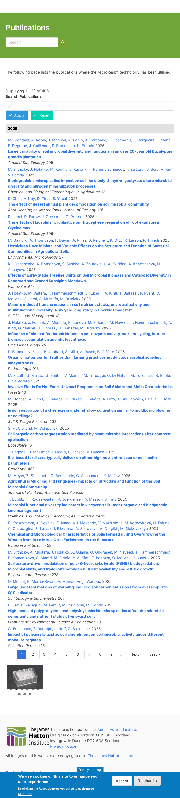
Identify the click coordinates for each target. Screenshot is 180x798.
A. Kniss (79, 240)
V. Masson (94, 499)
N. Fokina (161, 523)
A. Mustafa (48, 298)
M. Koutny (59, 169)
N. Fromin (85, 145)
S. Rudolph (42, 628)
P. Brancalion (63, 145)
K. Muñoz (112, 475)
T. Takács (92, 399)
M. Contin (94, 605)
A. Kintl (167, 169)
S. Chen (15, 198)
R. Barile (163, 375)
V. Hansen (95, 452)
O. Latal (30, 298)
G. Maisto (34, 375)
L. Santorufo (19, 381)
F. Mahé (163, 140)
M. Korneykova (138, 523)
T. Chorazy (47, 328)
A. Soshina (45, 523)
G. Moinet (16, 581)
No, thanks (147, 781)
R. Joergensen (70, 499)
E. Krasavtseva (21, 523)
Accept (122, 781)
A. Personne (95, 140)
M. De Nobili (73, 605)
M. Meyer (16, 475)
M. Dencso (17, 399)
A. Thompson (41, 240)
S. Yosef (60, 198)
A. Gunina (79, 552)
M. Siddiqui (98, 322)
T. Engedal (17, 452)
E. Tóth (165, 399)
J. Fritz (111, 499)
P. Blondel (16, 351)
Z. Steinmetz (37, 475)
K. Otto (116, 240)
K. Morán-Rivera (41, 581)
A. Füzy (108, 399)
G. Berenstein (62, 475)
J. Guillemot (39, 145)
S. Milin (71, 351)
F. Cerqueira (144, 140)
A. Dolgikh (109, 528)
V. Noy (29, 198)
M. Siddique (64, 557)
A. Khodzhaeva (141, 264)
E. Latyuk (43, 528)
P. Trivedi (151, 240)
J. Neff (60, 628)
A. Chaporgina (20, 528)
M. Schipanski (46, 428)
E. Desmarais (119, 140)
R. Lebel (15, 216)
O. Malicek (27, 328)
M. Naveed (119, 322)
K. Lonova (77, 322)
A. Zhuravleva (94, 264)
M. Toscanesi (142, 375)
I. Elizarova (63, 528)
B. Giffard (105, 351)
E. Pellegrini (31, 605)
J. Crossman (53, 216)
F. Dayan (62, 240)
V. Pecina (16, 175)
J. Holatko (39, 169)
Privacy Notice (63, 746)
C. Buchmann (19, 628)
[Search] (63, 42)
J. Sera (153, 169)
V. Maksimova (110, 523)
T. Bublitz (16, 499)
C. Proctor (75, 216)
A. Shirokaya (86, 528)
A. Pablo (75, 140)
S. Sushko (70, 264)
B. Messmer (39, 452)
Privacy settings (90, 770)
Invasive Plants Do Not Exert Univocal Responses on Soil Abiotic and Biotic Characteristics (90, 386)
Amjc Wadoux (89, 581)
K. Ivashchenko (21, 264)
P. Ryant (147, 293)
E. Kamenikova (21, 557)
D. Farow (32, 216)
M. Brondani (18, 140)
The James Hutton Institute (113, 729)
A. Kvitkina (117, 264)
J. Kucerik (78, 169)
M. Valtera (37, 293)
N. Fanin (34, 351)
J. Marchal (57, 140)
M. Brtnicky (18, 169)
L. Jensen (76, 452)
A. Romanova (48, 264)
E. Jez (13, 605)
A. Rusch (87, 351)
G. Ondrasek (101, 552)
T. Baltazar (135, 169)
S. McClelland (20, 428)
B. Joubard (53, 351)
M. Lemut (52, 605)
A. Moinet (66, 581)
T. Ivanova (66, 523)
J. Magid (58, 452)
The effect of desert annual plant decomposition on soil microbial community (78, 204)
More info (25, 794)
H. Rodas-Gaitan (41, 499)
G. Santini (53, 375)
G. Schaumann (88, 475)
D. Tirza (44, 198)
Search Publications (24, 96)
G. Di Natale (117, 375)
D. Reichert (98, 240)
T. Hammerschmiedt (106, 169)
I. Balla (151, 399)
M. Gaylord (17, 240)
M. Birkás (73, 399)
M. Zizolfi (16, 375)
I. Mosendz (86, 523)
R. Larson (132, 240)
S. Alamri (44, 557)
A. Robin (38, 140)
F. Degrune (17, 145)
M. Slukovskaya (134, 528)
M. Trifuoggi (94, 375)
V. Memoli (73, 375)
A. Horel (36, 399)
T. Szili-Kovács (130, 399)
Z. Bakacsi (54, 399)
